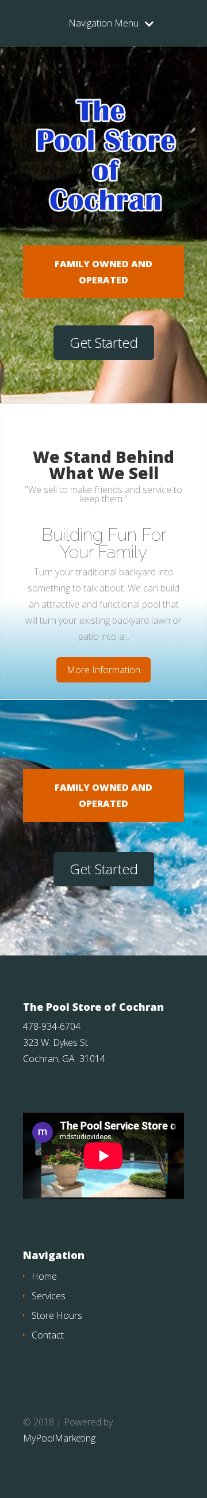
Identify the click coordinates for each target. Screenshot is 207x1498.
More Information (103, 669)
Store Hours (57, 1315)
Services (49, 1296)
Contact (48, 1335)
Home (44, 1276)
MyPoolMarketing (59, 1438)
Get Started (104, 342)
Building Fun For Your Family (103, 543)
